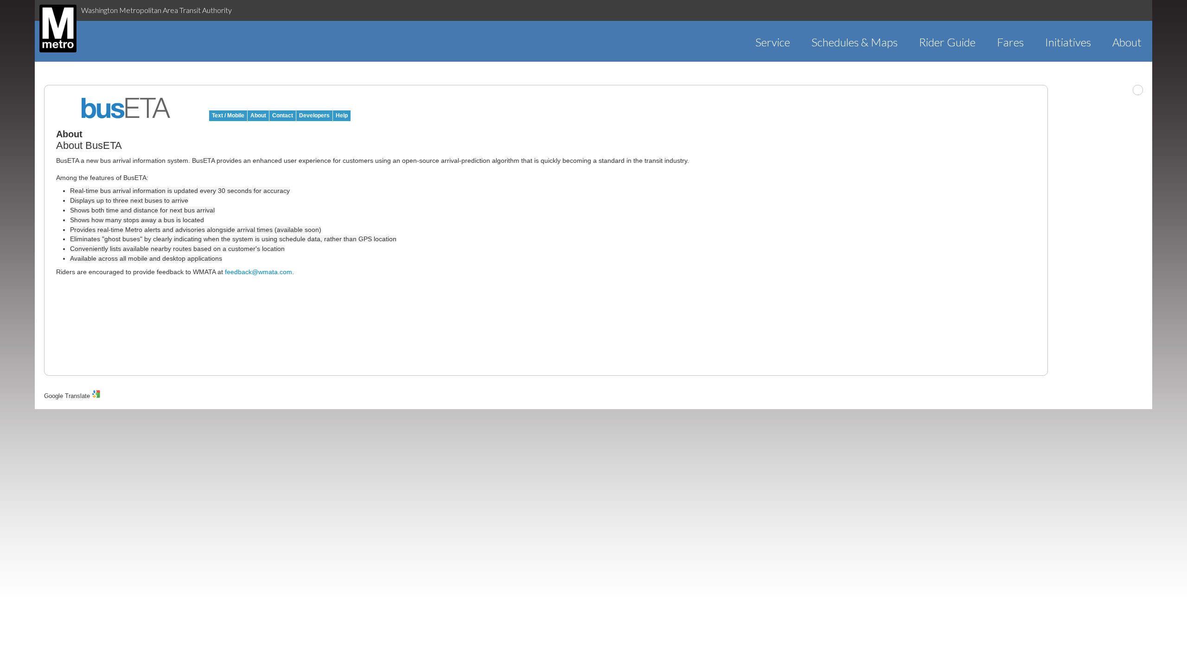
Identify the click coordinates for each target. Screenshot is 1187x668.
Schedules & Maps (854, 42)
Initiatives (1068, 42)
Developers (314, 115)
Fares (1010, 42)
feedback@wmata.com (258, 272)
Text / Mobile (228, 115)
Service (772, 42)
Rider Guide (947, 42)
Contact (282, 115)
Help (342, 115)
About (1127, 42)
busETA (126, 108)
